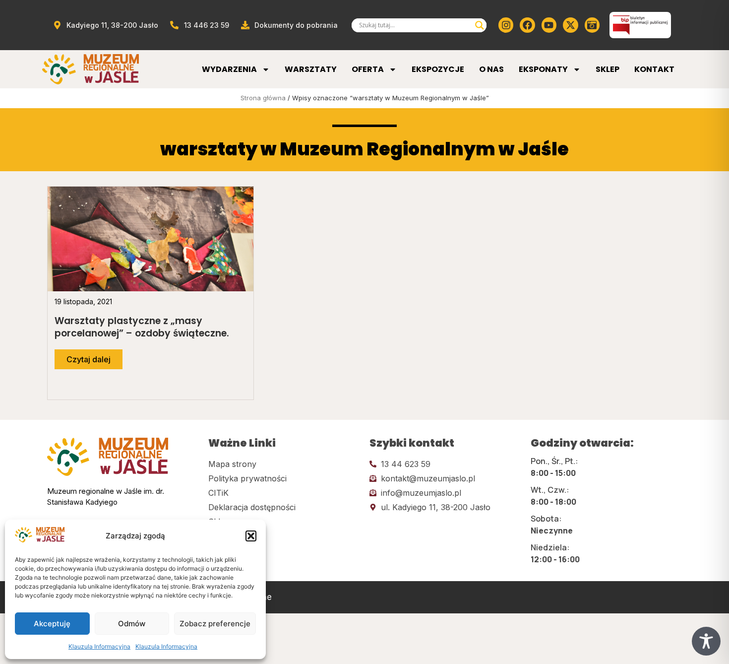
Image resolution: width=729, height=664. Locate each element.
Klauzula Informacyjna (99, 646)
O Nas (491, 69)
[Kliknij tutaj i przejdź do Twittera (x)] (570, 24)
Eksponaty (543, 69)
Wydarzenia (229, 69)
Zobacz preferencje (215, 623)
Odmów (131, 623)
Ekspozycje (438, 69)
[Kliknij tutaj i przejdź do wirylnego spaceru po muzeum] (592, 24)
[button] (251, 536)
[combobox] (414, 25)
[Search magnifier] (479, 25)
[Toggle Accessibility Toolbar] (706, 641)
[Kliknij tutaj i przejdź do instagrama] (505, 24)
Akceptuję (52, 623)
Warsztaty (311, 69)
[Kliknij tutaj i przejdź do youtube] (549, 24)
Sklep (607, 69)
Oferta (368, 69)
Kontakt (654, 69)
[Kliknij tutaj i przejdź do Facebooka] (527, 24)
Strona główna (263, 98)
